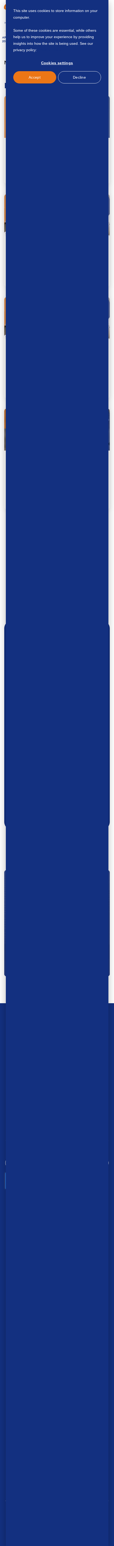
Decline (79, 77)
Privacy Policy (49, 50)
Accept (35, 77)
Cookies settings (57, 63)
